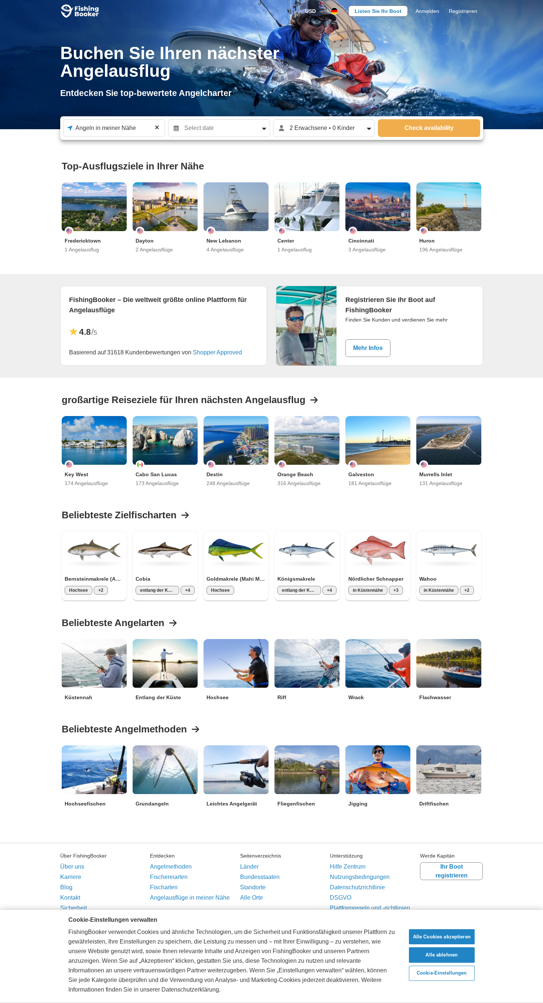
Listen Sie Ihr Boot (378, 11)
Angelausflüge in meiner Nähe (190, 897)
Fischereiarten (169, 877)
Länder (249, 866)
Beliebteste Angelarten (113, 622)
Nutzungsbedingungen (360, 877)
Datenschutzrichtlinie (357, 887)
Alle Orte (251, 897)
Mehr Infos (368, 348)
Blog (66, 887)
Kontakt (70, 897)
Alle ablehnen (442, 955)
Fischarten (164, 887)
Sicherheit (73, 908)
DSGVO (340, 897)
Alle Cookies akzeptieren (442, 937)
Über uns (72, 866)
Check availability (429, 128)
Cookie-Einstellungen (442, 973)
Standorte (253, 887)
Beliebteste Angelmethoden (124, 729)
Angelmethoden (171, 866)
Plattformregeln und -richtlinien (370, 908)
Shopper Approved (217, 352)
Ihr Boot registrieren (452, 871)
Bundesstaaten (260, 877)
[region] (271, 956)
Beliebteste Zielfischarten (119, 515)
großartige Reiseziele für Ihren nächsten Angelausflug (183, 399)
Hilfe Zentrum (347, 866)
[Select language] (334, 11)
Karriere (70, 877)
